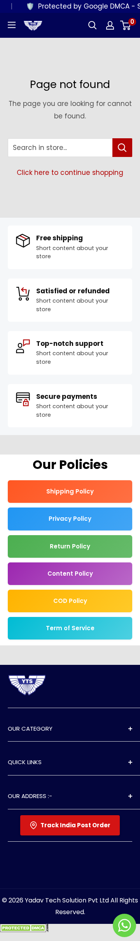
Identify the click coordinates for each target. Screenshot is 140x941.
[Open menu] (12, 25)
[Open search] (92, 25)
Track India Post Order (75, 825)
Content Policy (70, 573)
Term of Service (70, 628)
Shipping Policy (70, 491)
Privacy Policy (70, 519)
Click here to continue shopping (70, 172)
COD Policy (70, 601)
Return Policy (70, 546)
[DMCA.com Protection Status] (24, 929)
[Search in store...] (122, 147)
